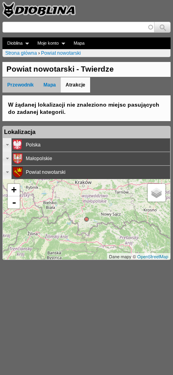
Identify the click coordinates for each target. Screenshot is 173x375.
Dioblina (12, 43)
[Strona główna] (39, 10)
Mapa (79, 43)
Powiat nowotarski (61, 53)
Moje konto (46, 43)
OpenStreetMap (152, 256)
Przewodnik (20, 85)
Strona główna (21, 53)
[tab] (86, 145)
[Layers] (156, 193)
